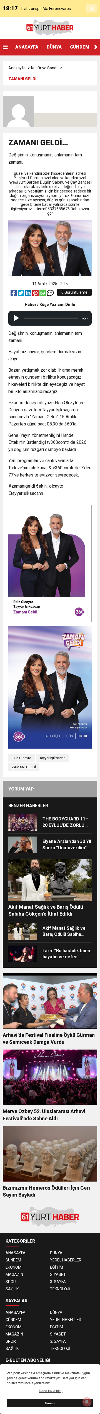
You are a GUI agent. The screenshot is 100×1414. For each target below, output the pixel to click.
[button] (96, 47)
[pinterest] (35, 294)
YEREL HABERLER (65, 1260)
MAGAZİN (14, 1274)
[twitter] (21, 294)
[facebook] (14, 294)
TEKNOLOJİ (60, 1289)
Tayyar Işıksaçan (52, 758)
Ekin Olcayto (21, 758)
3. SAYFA (58, 1281)
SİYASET (58, 1274)
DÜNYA (54, 47)
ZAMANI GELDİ (24, 767)
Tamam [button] (50, 1403)
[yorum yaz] (50, 294)
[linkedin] (28, 294)
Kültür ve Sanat (44, 68)
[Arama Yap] (92, 8)
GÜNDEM (79, 47)
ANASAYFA (26, 47)
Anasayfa (17, 68)
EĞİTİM (56, 1267)
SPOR (11, 1281)
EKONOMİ (14, 1267)
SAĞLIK (12, 1289)
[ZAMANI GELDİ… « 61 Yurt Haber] (49, 27)
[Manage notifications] (86, 1401)
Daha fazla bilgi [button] (50, 1391)
